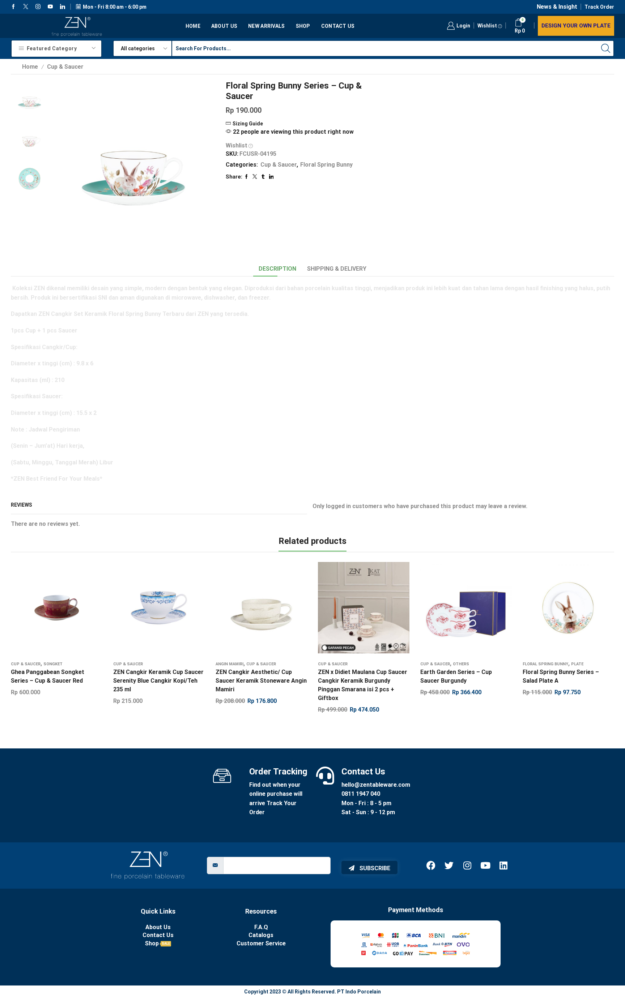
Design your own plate (576, 25)
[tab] (277, 269)
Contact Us (338, 26)
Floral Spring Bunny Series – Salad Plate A (561, 676)
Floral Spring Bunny (326, 164)
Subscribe (374, 868)
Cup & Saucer (65, 66)
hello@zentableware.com (375, 784)
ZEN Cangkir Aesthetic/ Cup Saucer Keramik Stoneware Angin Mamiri (261, 681)
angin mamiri (229, 664)
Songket (53, 664)
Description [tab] (277, 268)
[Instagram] (38, 7)
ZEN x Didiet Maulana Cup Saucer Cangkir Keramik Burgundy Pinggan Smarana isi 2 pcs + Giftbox (362, 685)
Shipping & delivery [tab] (336, 268)
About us (224, 26)
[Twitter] (25, 7)
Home (193, 26)
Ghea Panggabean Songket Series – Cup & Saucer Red (47, 676)
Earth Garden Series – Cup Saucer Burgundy (456, 676)
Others (461, 664)
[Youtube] (50, 7)
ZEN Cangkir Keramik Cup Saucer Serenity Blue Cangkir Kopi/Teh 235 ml (158, 681)
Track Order (599, 7)
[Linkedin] (62, 7)
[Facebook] (13, 7)
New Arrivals (266, 26)
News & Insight (557, 6)
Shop (303, 26)
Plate (577, 664)
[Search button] (605, 48)
